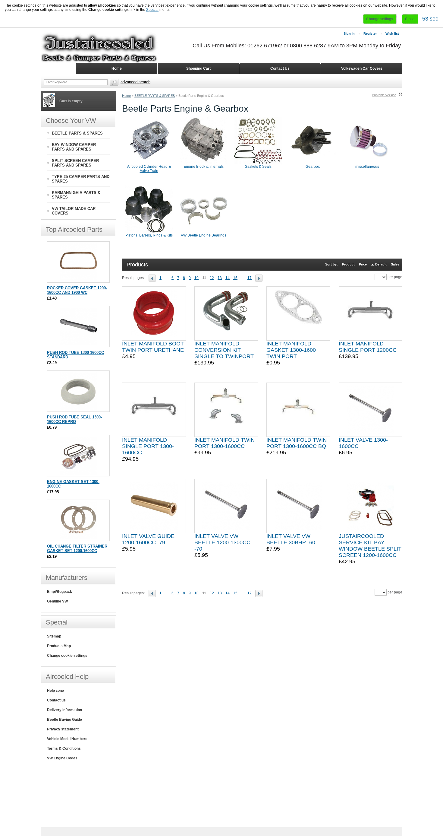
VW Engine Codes (62, 758)
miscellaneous (367, 166)
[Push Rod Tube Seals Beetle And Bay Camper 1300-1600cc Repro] (78, 408)
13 (220, 278)
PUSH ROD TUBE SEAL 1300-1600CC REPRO (74, 419)
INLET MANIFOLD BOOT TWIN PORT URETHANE (153, 347)
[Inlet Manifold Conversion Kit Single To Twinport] (226, 313)
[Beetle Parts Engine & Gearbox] (154, 278)
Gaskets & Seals (258, 166)
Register (370, 33)
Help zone (55, 690)
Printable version (384, 95)
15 (235, 278)
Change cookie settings (67, 655)
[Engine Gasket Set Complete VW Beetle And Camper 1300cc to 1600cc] (78, 473)
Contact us (56, 700)
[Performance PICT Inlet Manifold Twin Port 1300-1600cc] (298, 410)
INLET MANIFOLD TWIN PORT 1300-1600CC (224, 443)
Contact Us (280, 68)
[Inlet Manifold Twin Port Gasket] (298, 313)
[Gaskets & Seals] (258, 163)
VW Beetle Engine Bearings (203, 235)
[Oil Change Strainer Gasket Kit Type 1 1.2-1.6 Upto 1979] (78, 538)
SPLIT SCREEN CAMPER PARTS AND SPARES (75, 162)
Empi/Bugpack (59, 592)
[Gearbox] (312, 163)
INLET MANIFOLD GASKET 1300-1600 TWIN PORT (291, 350)
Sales (395, 264)
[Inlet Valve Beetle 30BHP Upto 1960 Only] (298, 506)
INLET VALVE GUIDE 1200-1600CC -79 (148, 539)
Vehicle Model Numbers (67, 739)
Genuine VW (57, 601)
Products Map (59, 646)
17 (249, 278)
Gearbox (313, 166)
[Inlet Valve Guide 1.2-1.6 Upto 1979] (154, 506)
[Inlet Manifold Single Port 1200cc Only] (370, 313)
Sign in (349, 33)
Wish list (392, 33)
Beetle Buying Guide (64, 719)
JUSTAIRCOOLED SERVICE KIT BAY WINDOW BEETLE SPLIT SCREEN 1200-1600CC (370, 545)
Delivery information (64, 710)
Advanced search (135, 82)
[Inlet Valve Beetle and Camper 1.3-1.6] (370, 410)
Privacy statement (63, 729)
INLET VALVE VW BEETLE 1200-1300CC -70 (222, 542)
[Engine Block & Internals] (203, 163)
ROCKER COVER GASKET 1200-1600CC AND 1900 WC (77, 290)
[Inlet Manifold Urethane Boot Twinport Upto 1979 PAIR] (154, 313)
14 (227, 278)
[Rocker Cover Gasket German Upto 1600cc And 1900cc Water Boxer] (78, 279)
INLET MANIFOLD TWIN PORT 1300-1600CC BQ (296, 443)
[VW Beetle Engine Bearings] (203, 232)
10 (196, 278)
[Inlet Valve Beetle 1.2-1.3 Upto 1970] (226, 506)
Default (381, 264)
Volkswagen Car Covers (361, 68)
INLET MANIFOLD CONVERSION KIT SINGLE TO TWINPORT (224, 350)
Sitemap (54, 636)
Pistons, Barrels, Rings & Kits (149, 235)
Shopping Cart (198, 68)
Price (363, 264)
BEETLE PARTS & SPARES (154, 95)
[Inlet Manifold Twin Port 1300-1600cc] (226, 410)
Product (348, 264)
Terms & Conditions (64, 748)
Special (152, 10)
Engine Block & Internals (204, 166)
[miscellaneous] (367, 163)
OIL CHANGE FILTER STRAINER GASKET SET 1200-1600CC (77, 548)
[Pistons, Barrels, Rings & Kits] (149, 232)
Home (126, 95)
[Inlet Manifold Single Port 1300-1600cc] (154, 410)
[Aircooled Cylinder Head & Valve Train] (149, 163)
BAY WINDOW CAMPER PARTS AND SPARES (74, 146)
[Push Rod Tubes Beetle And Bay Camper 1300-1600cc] (78, 344)
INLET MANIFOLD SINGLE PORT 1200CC (368, 347)
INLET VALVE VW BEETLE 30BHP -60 (290, 539)
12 (212, 278)
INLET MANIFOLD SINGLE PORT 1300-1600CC (148, 446)
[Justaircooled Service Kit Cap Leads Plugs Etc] (370, 506)
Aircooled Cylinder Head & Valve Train (149, 168)
